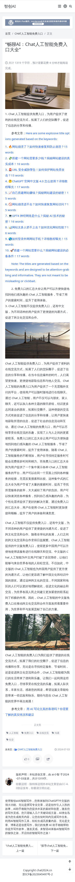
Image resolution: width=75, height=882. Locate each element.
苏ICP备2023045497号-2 (37, 874)
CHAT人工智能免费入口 (29, 33)
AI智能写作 (25, 800)
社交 (11, 739)
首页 (8, 33)
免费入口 (28, 733)
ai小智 (56, 774)
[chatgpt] (37, 22)
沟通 (56, 733)
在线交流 (44, 733)
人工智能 (13, 733)
